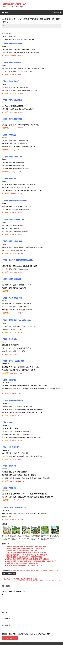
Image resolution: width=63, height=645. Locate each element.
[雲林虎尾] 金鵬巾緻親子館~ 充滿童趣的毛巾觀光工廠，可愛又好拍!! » (39, 580)
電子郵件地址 (6, 618)
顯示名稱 (4, 612)
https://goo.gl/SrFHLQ (16, 55)
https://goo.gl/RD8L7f (16, 128)
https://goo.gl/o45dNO (16, 291)
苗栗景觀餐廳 (38, 570)
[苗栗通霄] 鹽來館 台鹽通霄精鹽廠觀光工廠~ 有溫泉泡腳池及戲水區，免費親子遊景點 (31, 561)
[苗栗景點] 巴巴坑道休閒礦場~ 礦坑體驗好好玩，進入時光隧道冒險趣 (26, 546)
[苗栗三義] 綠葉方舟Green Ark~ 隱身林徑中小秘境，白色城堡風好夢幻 (6, 537)
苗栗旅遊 (22, 570)
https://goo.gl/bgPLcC (16, 212)
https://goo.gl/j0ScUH (16, 415)
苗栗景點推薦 (11, 573)
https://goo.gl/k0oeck (16, 459)
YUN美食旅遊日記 (14, 4)
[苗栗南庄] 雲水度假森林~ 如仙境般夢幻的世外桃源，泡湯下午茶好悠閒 (45, 537)
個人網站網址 (6, 625)
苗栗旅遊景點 (30, 570)
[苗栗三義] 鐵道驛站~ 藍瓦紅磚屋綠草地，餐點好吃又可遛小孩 (24, 557)
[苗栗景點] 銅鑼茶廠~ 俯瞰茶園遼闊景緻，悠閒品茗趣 (21, 551)
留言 (3, 594)
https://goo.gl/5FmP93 (16, 354)
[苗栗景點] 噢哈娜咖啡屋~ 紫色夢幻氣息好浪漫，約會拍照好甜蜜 (25, 548)
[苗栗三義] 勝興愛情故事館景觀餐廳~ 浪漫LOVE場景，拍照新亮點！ (26, 553)
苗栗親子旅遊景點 (54, 570)
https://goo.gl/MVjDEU (16, 313)
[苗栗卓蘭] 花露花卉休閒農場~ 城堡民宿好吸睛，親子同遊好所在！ (16, 537)
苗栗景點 (45, 570)
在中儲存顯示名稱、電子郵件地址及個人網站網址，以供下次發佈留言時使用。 (27, 634)
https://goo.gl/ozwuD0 (16, 93)
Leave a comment (7, 25)
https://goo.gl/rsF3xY (16, 74)
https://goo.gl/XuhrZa (16, 193)
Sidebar (56, 12)
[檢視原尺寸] (5, 491)
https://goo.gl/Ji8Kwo (16, 172)
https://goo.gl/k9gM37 (16, 112)
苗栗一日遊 (16, 570)
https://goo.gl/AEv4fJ (16, 234)
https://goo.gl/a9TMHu (16, 272)
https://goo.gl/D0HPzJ (17, 481)
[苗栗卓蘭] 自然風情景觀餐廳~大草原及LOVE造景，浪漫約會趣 (26, 537)
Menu (6, 12)
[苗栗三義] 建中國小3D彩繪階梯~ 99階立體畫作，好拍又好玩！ (25, 565)
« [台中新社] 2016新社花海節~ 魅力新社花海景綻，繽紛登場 (20, 579)
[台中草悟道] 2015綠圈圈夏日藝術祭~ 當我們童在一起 (22, 563)
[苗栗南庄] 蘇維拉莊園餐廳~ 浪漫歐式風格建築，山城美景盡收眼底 (35, 537)
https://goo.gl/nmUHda (17, 500)
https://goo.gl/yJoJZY (16, 373)
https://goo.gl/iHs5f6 (16, 440)
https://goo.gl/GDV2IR (16, 519)
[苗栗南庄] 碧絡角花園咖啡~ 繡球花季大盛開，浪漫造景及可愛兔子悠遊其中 (28, 559)
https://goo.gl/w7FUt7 (16, 253)
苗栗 (10, 570)
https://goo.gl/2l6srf (16, 393)
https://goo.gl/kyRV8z (16, 332)
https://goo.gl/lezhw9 (16, 150)
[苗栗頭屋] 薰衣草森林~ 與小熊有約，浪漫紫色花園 (54, 537)
